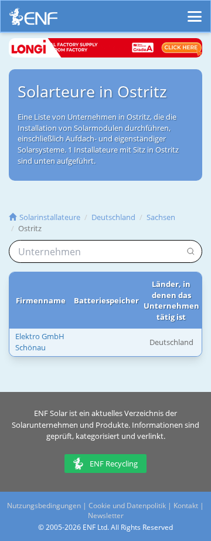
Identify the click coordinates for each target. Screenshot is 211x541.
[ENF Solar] (33, 20)
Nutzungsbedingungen (44, 505)
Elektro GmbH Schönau (39, 342)
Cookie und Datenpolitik (127, 505)
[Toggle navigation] (195, 11)
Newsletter (106, 515)
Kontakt (185, 505)
